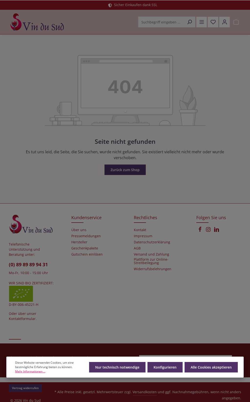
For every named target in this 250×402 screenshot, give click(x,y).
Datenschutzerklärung (152, 242)
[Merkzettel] (213, 22)
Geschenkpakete (84, 248)
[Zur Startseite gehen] (37, 22)
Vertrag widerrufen (25, 388)
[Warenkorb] (236, 22)
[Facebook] (200, 230)
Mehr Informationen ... (30, 371)
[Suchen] (189, 22)
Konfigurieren (165, 367)
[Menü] (201, 22)
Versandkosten (145, 392)
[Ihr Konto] (224, 22)
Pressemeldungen (86, 236)
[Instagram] (209, 230)
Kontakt (140, 230)
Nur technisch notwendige (117, 367)
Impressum (143, 236)
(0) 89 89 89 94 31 (28, 264)
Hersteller (79, 242)
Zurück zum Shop (125, 169)
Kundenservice (86, 217)
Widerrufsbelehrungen (152, 269)
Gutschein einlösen (87, 254)
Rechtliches (145, 217)
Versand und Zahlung (151, 254)
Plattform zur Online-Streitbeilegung (151, 261)
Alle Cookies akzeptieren (211, 367)
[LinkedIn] (216, 230)
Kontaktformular (22, 318)
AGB (137, 248)
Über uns (78, 230)
